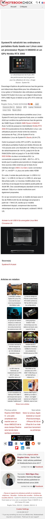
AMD (37, 104)
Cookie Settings (22, 509)
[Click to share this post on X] (27, 443)
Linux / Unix (7, 110)
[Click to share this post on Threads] (16, 444)
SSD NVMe (6, 156)
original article (32, 454)
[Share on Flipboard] (17, 448)
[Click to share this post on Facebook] (10, 444)
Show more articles (22, 404)
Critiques (23, 6)
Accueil (13, 6)
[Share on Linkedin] (22, 448)
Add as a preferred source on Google (24, 437)
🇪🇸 (31, 104)
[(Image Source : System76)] (22, 240)
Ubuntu (29, 137)
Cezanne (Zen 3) (9, 107)
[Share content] (5, 443)
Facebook (39, 466)
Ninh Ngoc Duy (32, 474)
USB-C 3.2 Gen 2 (22, 167)
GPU (25, 107)
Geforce (19, 107)
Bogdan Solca (23, 457)
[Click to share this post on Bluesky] (22, 444)
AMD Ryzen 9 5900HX (31, 123)
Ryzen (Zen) (16, 110)
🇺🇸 (29, 104)
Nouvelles (14, 495)
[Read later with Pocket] (39, 443)
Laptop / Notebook (34, 107)
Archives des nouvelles (25, 495)
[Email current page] (28, 448)
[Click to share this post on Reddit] (33, 443)
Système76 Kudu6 (9, 264)
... (42, 6)
